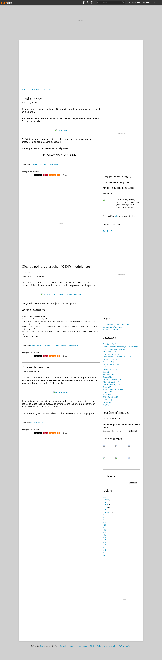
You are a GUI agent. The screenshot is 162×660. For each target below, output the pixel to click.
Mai (106, 507)
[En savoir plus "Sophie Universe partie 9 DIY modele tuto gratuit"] (121, 450)
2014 (104, 543)
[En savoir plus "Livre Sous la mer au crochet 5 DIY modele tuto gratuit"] (121, 463)
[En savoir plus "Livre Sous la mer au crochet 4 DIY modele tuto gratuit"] (134, 463)
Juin (106, 505)
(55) (113, 367)
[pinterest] (92, 2)
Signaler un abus (82, 646)
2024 (104, 517)
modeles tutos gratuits (37, 89)
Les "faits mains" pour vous (112, 327)
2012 (104, 548)
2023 (104, 520)
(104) (110, 359)
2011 (104, 550)
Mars (107, 510)
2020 (104, 527)
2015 (104, 540)
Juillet (107, 502)
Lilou (116, 216)
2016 (104, 538)
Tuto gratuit (56, 345)
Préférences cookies (125, 646)
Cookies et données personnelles (106, 646)
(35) (108, 374)
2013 (104, 545)
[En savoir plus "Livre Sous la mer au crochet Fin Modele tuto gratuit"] (134, 450)
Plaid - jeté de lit (54, 164)
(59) (113, 364)
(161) (111, 354)
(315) (109, 344)
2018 (104, 532)
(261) (121, 347)
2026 (104, 497)
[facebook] (83, 2)
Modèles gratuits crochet (70, 345)
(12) (107, 405)
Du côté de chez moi (37, 422)
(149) (117, 357)
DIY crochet (46, 345)
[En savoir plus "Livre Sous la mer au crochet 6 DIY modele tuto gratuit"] (109, 463)
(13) (110, 397)
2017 (104, 535)
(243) (109, 352)
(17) (111, 385)
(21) (107, 377)
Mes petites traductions (111, 330)
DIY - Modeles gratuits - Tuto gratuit (116, 325)
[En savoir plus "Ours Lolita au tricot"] (109, 450)
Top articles (63, 646)
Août (107, 500)
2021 (104, 525)
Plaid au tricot (32, 99)
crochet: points (35, 345)
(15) (107, 395)
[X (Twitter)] (87, 2)
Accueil (24, 89)
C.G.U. (92, 646)
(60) (108, 362)
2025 (104, 515)
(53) (112, 369)
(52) (106, 372)
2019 (104, 530)
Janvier (107, 512)
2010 (104, 553)
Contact (50, 89)
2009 (104, 555)
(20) (111, 382)
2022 (104, 522)
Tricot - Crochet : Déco (38, 164)
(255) (114, 349)
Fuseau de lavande (35, 367)
